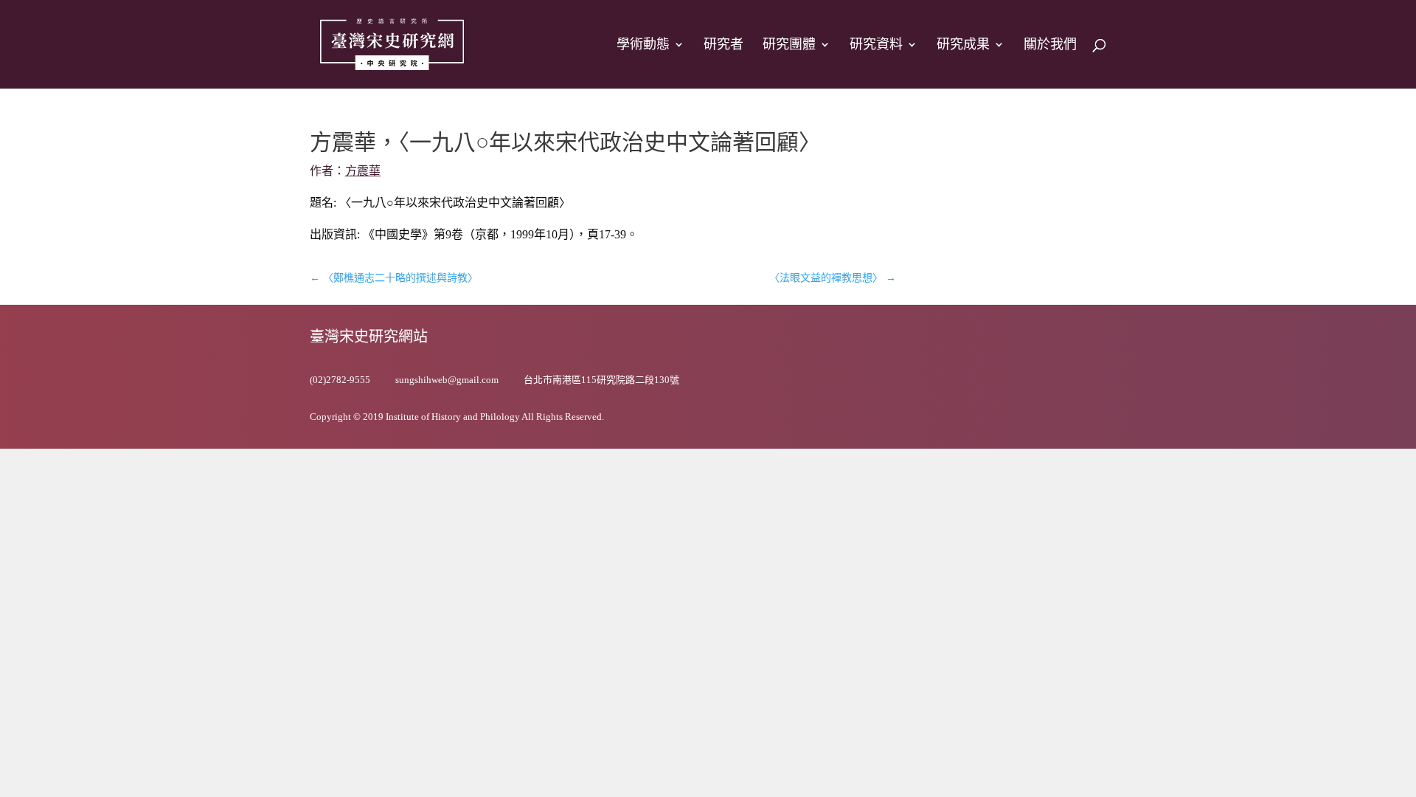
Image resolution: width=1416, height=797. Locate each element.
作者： (345, 171)
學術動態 (643, 45)
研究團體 (789, 45)
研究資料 (876, 45)
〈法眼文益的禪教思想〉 (832, 277)
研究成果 (963, 45)
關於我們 (1050, 45)
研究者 (723, 45)
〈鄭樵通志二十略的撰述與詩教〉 (394, 277)
